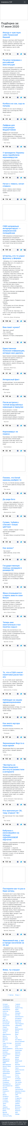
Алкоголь (6, 195)
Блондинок (18, 1018)
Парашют (18, 1073)
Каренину (18, 1045)
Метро (17, 1059)
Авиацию (18, 1013)
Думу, (18, 91)
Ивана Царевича (7, 1048)
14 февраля (6, 1006)
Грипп (4, 1045)
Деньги (6, 959)
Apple (13, 512)
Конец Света (19, 1048)
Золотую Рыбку (7, 1116)
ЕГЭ (4, 1041)
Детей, (6, 799)
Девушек (6, 338)
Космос (5, 1055)
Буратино (5, 1029)
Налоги (5, 1068)
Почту (17, 1075)
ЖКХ (16, 1112)
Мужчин (6, 421)
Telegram (17, 1101)
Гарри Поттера (7, 1043)
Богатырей (6, 1023)
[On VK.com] (25, 54)
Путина (11, 641)
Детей (17, 1031)
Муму (16, 1062)
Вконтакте (18, 1107)
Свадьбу (17, 1100)
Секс (4, 1093)
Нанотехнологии (20, 1066)
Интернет (5, 1046)
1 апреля (17, 1004)
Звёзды (17, 1114)
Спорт (17, 1096)
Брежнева (18, 1020)
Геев (16, 1038)
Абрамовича (6, 1009)
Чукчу (4, 1032)
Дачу (16, 1027)
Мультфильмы (7, 1064)
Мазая (17, 1057)
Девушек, (6, 367)
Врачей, (6, 641)
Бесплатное (6, 1022)
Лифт (4, 1057)
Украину (5, 1107)
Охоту (4, 1075)
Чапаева (5, 1031)
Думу (5, 538)
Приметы (18, 1080)
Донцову (5, 1039)
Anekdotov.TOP (6, 2)
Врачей (6, 713)
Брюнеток (18, 1022)
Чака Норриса (19, 1023)
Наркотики (6, 1070)
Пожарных (6, 1082)
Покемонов (6, 1080)
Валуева (17, 1105)
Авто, (5, 612)
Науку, (6, 800)
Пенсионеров (7, 1077)
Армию (6, 583)
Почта (24, 1122)
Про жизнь (7, 50)
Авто (4, 1018)
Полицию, (7, 93)
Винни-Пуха (6, 1109)
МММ (4, 1062)
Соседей (5, 1098)
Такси (4, 1103)
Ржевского (6, 1091)
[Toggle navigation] (25, 2)
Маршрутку (6, 1059)
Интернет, (11, 799)
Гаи (16, 1036)
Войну (4, 1110)
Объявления (6, 1073)
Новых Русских (19, 1070)
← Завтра (10, 995)
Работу (17, 1085)
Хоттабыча (18, 1039)
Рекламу (5, 1089)
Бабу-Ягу (5, 1020)
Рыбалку (17, 1087)
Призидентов (14, 93)
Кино (10, 755)
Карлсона (5, 1050)
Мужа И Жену (11, 612)
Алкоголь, (7, 317)
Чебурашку (11, 800)
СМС (16, 1094)
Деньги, (14, 91)
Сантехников (19, 1089)
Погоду (17, 1077)
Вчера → (17, 995)
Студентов (18, 1098)
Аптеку (5, 1013)
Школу (5, 1094)
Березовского (19, 1016)
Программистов (7, 1085)
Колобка (5, 1052)
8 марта (17, 1006)
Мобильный (18, 1061)
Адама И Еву (19, 1007)
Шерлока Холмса (20, 1091)
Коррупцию (18, 1050)
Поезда (5, 1078)
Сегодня (5, 1004)
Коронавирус (8, 369)
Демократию (19, 1029)
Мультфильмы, (18, 799)
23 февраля (6, 1007)
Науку (17, 1068)
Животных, (7, 172)
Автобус (17, 1015)
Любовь (17, 1055)
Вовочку (17, 1109)
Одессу (6, 986)
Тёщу (4, 1105)
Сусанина (5, 1101)
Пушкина (17, 1084)
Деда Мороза (7, 1034)
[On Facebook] (17, 54)
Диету (17, 1032)
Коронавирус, (15, 172)
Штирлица (17, 317)
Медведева (6, 1061)
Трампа (17, 1103)
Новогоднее (6, 1071)
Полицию (6, 246)
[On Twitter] (21, 54)
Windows (17, 1110)
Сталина (14, 690)
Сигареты (6, 1096)
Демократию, (8, 91)
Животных (12, 930)
